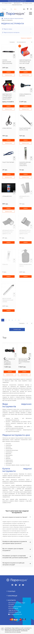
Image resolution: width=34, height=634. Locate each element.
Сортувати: (12, 42)
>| (18, 320)
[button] (17, 517)
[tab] (17, 517)
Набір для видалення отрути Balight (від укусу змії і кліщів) (25, 62)
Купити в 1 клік (8, 75)
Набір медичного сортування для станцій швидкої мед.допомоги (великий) (7, 97)
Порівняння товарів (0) (26, 38)
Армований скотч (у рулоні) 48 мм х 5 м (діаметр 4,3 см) (8, 232)
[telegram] (19, 585)
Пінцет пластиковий (8, 162)
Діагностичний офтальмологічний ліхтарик (7, 300)
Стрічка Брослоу (7, 196)
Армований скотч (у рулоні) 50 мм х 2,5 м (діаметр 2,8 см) (25, 232)
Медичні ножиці (8, 29)
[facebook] (16, 585)
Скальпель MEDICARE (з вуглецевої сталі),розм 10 (25, 164)
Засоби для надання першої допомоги (13, 18)
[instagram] (12, 585)
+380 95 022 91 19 (13, 610)
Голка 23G (5, 264)
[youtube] (23, 585)
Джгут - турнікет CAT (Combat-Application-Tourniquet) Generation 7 (9, 362)
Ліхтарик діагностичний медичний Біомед (7, 62)
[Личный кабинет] (24, 9)
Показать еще (17, 329)
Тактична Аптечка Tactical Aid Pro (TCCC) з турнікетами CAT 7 (24, 361)
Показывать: (22, 323)
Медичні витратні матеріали (11, 32)
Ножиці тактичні (7, 128)
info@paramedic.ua (16, 614)
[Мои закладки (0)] (27, 9)
